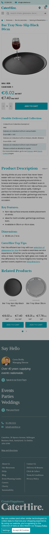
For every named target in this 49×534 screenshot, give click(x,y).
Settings (6, 530)
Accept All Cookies (21, 530)
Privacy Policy (41, 525)
